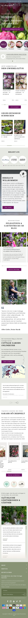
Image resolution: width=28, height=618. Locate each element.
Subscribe (24, 595)
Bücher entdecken (14, 475)
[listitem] (3, 46)
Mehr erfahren (8, 361)
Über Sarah (8, 207)
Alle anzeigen (15, 107)
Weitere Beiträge (14, 269)
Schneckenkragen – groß (6, 126)
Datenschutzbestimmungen (19, 597)
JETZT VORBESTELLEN (12, 29)
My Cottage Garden (15, 613)
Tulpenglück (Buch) (13, 450)
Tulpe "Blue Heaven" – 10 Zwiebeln (7, 80)
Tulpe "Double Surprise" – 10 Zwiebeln (21, 80)
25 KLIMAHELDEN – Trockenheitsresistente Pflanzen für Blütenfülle (12, 249)
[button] (26, 5)
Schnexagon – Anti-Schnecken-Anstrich (19, 126)
